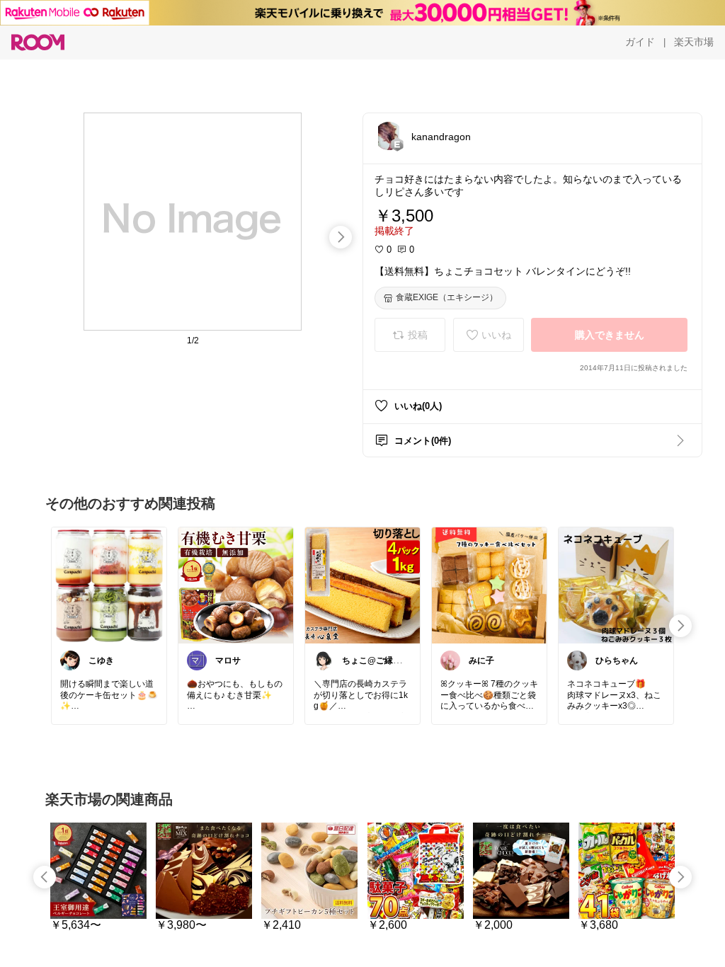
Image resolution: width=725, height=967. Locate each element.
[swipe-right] (340, 237)
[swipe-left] (44, 877)
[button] (389, 136)
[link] (109, 584)
